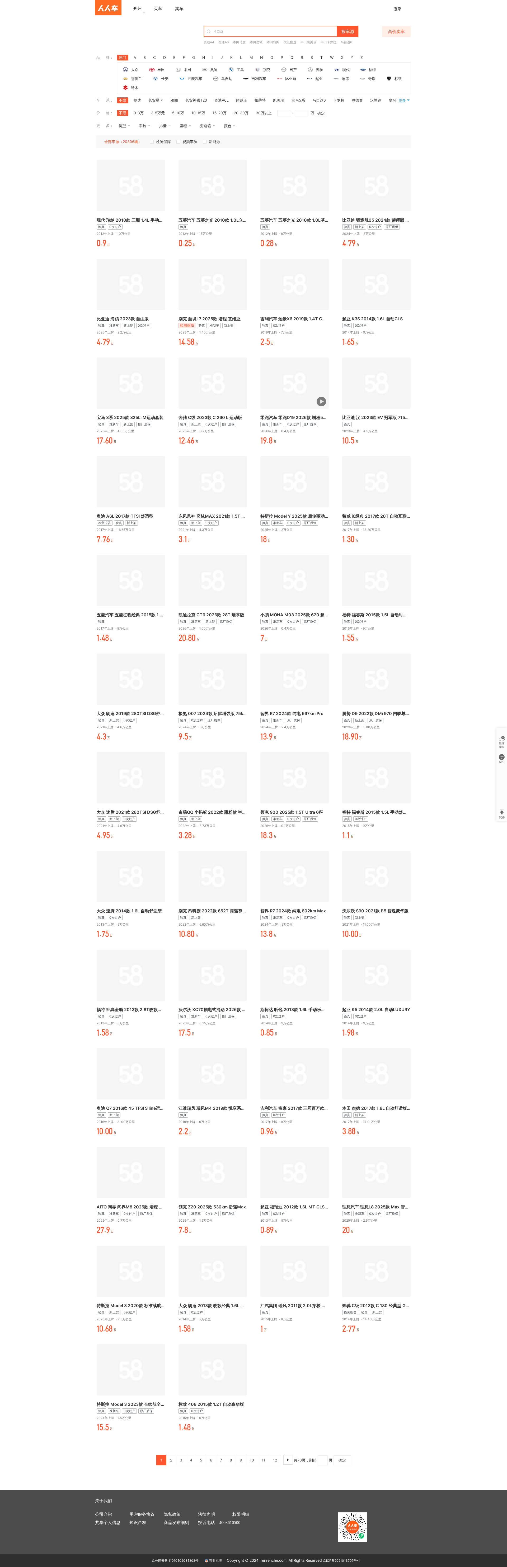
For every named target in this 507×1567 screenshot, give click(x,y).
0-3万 (139, 113)
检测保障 (163, 141)
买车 (158, 8)
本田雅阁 (273, 42)
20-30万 (241, 113)
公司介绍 (103, 1514)
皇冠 (392, 100)
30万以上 (264, 113)
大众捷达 (290, 42)
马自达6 (346, 42)
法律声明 (206, 1514)
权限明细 (240, 1514)
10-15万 (198, 113)
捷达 (137, 100)
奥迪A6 (223, 42)
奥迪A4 (209, 42)
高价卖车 (396, 31)
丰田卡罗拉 (328, 42)
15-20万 (220, 113)
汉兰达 (375, 100)
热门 (122, 57)
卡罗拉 (338, 100)
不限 (122, 100)
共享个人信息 (107, 1522)
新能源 (214, 141)
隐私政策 (172, 1514)
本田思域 (256, 42)
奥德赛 (357, 100)
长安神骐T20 (196, 100)
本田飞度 (239, 42)
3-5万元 (158, 113)
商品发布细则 (176, 1522)
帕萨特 (260, 100)
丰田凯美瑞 (308, 42)
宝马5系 (298, 100)
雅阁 (174, 100)
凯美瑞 (278, 100)
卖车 (179, 8)
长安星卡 (155, 100)
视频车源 (189, 141)
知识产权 (137, 1522)
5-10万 (178, 113)
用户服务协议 (142, 1514)
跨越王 (241, 100)
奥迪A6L (221, 100)
